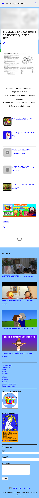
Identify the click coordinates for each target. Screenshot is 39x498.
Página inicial (7, 365)
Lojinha (4, 376)
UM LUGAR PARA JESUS (22, 119)
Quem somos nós (8, 386)
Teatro (4, 378)
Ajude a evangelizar (9, 384)
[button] (4, 43)
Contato (5, 382)
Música (4, 372)
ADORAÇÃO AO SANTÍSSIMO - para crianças (17, 276)
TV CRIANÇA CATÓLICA (15, 3)
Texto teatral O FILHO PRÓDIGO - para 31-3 (17, 328)
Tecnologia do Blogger (21, 488)
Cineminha (6, 367)
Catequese (5, 380)
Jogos (5, 221)
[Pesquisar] (36, 3)
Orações (5, 374)
